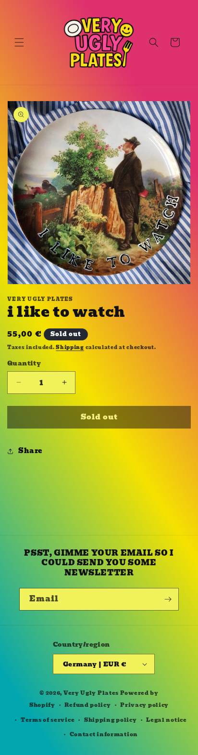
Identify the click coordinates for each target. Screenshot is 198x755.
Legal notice (166, 720)
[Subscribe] (167, 599)
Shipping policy (110, 720)
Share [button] (30, 450)
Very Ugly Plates (91, 693)
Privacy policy (144, 705)
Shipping (70, 347)
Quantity (24, 363)
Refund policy (87, 705)
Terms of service (47, 720)
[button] (19, 42)
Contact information (104, 734)
